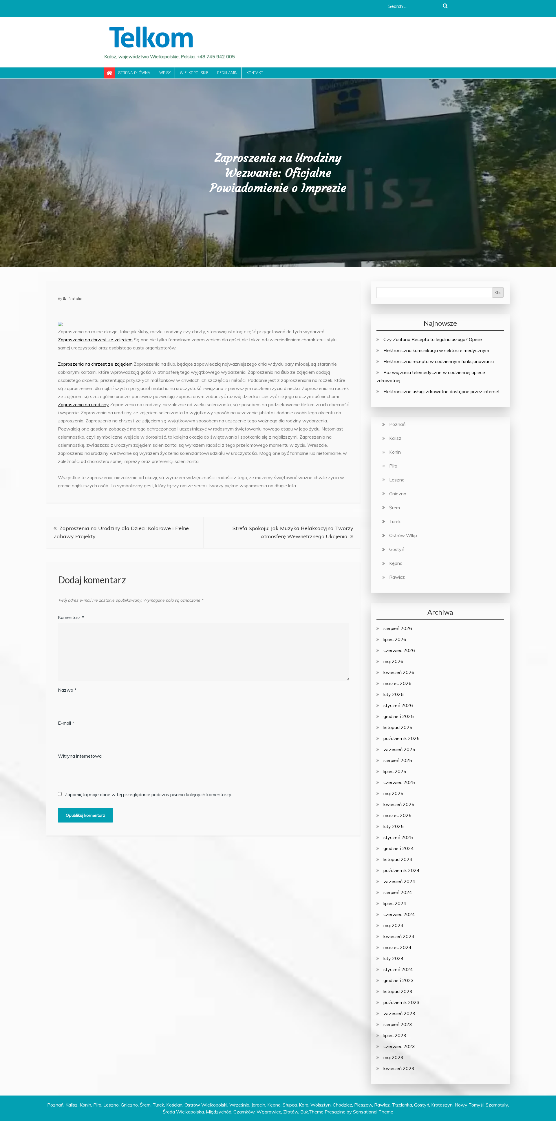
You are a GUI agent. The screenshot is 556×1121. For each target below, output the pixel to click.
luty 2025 (393, 826)
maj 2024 (393, 925)
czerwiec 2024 (399, 914)
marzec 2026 (397, 683)
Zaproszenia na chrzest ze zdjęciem (95, 339)
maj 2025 (393, 793)
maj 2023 (393, 1057)
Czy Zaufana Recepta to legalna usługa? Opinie (432, 339)
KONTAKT (254, 73)
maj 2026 (393, 661)
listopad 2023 (397, 991)
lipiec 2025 (394, 771)
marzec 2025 (397, 815)
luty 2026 (393, 694)
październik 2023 (401, 1002)
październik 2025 (401, 738)
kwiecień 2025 (398, 804)
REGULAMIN (227, 73)
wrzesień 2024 (399, 881)
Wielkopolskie (194, 73)
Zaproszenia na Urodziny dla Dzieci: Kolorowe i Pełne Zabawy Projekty (121, 532)
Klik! (498, 292)
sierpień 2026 (397, 628)
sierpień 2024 (397, 892)
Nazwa (67, 690)
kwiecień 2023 (398, 1068)
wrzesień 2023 (399, 1013)
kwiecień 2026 (398, 672)
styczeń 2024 (398, 969)
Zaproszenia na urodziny (83, 404)
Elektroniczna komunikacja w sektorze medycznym (436, 350)
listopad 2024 (397, 859)
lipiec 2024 (394, 903)
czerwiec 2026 (399, 650)
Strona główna (134, 73)
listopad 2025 (397, 727)
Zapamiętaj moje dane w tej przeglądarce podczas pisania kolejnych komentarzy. (148, 794)
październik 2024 (401, 870)
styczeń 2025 (398, 837)
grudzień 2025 (398, 716)
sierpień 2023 (397, 1024)
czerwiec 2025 (399, 782)
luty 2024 (393, 958)
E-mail (66, 723)
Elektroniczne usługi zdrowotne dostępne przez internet (441, 391)
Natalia (76, 298)
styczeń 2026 (398, 705)
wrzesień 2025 (399, 749)
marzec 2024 (397, 947)
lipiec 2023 (394, 1035)
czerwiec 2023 (399, 1046)
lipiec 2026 (394, 639)
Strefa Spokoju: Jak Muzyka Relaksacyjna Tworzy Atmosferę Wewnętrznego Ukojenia (293, 532)
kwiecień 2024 (398, 936)
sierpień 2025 (397, 760)
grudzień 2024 (398, 848)
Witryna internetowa (80, 756)
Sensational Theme (373, 1112)
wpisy (165, 73)
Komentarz (71, 617)
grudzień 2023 (398, 980)
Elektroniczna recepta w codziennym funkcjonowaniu (438, 361)
